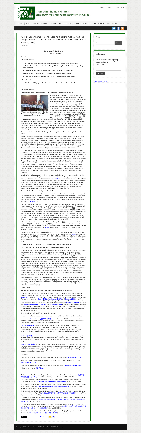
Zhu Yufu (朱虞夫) (71, 299)
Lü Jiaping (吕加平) (55, 304)
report (47, 227)
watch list (24, 297)
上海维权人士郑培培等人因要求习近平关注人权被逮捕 (58, 393)
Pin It (42, 417)
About (102, 7)
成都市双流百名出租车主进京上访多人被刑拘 (42, 413)
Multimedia (112, 23)
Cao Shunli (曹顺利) (72, 303)
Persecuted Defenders (61, 23)
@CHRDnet (40, 368)
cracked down (56, 179)
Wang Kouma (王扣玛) (54, 299)
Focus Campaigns (97, 23)
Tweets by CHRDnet (100, 81)
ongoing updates (31, 201)
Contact (109, 7)
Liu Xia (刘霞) (41, 304)
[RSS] (122, 28)
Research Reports (41, 23)
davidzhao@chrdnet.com (28, 362)
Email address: (101, 64)
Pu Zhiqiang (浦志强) (30, 304)
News (28, 23)
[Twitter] (114, 28)
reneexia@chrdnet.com (73, 357)
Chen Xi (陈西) (42, 299)
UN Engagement (80, 23)
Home (20, 23)
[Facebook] (118, 28)
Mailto (51, 417)
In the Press (120, 7)
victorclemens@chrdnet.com (72, 365)
